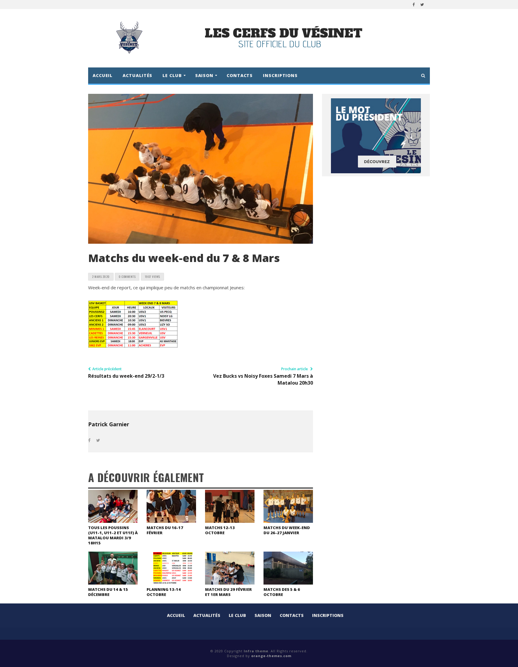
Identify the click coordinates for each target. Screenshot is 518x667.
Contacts (240, 75)
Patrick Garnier (108, 424)
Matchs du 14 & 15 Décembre (108, 592)
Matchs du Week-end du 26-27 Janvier (286, 530)
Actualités (137, 75)
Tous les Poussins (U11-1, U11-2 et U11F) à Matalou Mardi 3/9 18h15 (113, 535)
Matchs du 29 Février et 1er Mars (228, 592)
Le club (237, 615)
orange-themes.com (271, 656)
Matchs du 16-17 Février (165, 530)
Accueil (102, 75)
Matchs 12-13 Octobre (220, 530)
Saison (263, 615)
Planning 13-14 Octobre (164, 592)
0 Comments (127, 276)
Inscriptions (280, 75)
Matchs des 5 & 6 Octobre (281, 592)
